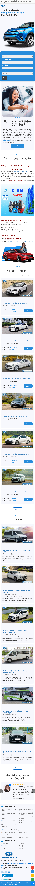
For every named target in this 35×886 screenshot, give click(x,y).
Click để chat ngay (8, 239)
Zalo (33, 871)
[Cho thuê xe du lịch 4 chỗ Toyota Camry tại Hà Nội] (17, 442)
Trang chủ (5, 843)
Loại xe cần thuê (6, 59)
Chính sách (11, 884)
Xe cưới (4, 846)
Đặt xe (5, 78)
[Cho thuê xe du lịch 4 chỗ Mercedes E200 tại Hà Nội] (17, 329)
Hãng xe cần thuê (7, 54)
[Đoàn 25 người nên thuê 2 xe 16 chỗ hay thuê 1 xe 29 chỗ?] (17, 537)
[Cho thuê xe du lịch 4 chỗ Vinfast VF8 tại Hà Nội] (17, 291)
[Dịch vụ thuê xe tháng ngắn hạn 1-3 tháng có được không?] (17, 698)
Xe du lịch (21, 846)
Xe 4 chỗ (4, 276)
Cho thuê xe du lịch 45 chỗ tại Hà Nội (26, 817)
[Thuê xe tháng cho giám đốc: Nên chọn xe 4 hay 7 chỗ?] (17, 577)
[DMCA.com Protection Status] (6, 879)
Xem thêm (17, 509)
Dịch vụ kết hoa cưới (24, 837)
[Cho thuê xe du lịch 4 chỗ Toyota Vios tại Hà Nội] (17, 480)
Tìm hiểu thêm (17, 146)
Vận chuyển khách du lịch (8, 832)
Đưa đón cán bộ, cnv (24, 835)
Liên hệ (21, 848)
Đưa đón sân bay (23, 832)
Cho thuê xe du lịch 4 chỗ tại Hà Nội (9, 810)
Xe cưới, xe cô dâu (7, 837)
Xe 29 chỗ (26, 276)
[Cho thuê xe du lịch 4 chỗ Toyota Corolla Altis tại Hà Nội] (17, 404)
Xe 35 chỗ (33, 276)
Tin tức (4, 848)
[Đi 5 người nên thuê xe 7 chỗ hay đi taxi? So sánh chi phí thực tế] (17, 618)
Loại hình (4, 71)
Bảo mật (17, 884)
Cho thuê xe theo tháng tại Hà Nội (26, 821)
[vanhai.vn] (7, 875)
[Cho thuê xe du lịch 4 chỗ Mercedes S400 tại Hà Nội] (17, 366)
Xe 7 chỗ (10, 276)
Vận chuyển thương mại (8, 835)
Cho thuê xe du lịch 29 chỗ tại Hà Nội (26, 813)
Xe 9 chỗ (15, 276)
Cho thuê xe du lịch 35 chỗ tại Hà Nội (9, 817)
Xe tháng (21, 843)
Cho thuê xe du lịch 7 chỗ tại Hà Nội (26, 810)
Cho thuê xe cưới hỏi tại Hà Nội (9, 821)
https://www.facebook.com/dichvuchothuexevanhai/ (20, 241)
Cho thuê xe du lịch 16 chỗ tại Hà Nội (9, 813)
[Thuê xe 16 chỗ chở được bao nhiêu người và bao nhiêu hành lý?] (17, 658)
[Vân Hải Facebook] (5, 872)
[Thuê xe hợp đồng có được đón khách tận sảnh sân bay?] (17, 738)
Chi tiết (28, 310)
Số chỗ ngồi (5, 65)
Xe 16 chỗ (21, 276)
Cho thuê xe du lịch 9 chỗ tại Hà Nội (9, 825)
